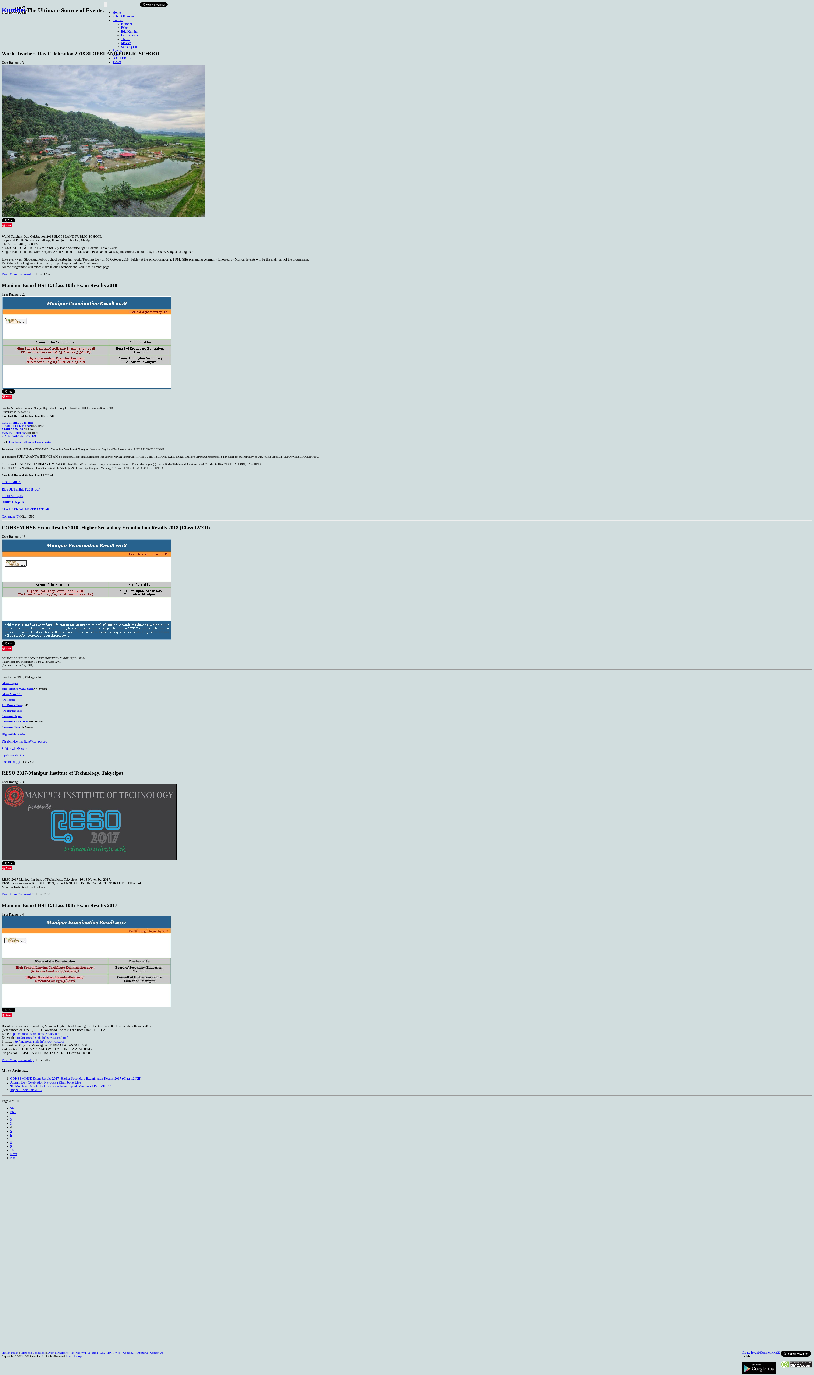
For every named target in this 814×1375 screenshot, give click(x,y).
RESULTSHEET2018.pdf (16, 426)
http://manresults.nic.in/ (13, 755)
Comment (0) (26, 274)
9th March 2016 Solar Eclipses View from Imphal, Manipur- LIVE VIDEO (60, 1086)
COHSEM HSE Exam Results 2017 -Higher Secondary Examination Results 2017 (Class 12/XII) (75, 1078)
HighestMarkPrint (14, 734)
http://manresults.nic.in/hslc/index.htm (30, 442)
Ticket (117, 62)
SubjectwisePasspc (14, 748)
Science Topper (10, 683)
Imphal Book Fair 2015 (26, 1090)
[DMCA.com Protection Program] (796, 1366)
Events (117, 50)
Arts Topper (8, 699)
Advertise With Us (80, 1352)
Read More (9, 274)
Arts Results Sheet (12, 705)
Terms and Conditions (33, 1352)
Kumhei (118, 20)
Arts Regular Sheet (12, 710)
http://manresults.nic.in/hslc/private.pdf (38, 1041)
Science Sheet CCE (12, 694)
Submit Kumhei (123, 16)
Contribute (129, 1352)
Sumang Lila (129, 47)
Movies (126, 43)
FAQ (102, 1352)
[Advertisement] (79, 30)
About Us (142, 1352)
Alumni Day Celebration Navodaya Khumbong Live (45, 1082)
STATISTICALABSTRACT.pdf (19, 436)
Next (13, 1154)
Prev (13, 1112)
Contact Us (156, 1352)
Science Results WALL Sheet (17, 688)
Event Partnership (57, 1352)
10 (12, 1150)
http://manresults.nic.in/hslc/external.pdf (41, 1037)
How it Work (114, 1352)
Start (13, 1108)
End (13, 1158)
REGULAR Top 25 (12, 429)
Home (117, 12)
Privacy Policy (10, 1352)
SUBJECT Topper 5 (13, 432)
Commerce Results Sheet (15, 721)
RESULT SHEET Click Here (18, 422)
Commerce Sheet (11, 727)
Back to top (74, 1356)
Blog (95, 1352)
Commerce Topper (12, 716)
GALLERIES (122, 58)
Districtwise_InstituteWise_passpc (24, 741)
